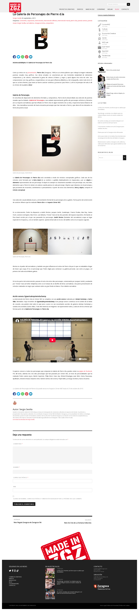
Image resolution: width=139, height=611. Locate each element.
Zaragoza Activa (40, 23)
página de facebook (85, 371)
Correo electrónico (20, 477)
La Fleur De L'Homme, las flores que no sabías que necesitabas (70, 571)
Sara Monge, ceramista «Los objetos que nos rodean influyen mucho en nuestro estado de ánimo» (110, 115)
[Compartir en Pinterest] (26, 56)
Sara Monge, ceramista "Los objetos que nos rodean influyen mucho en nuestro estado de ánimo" (69, 582)
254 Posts (104, 35)
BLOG (117, 9)
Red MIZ (105, 51)
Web (14, 486)
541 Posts (104, 57)
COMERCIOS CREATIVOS (15, 577)
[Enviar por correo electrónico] (30, 56)
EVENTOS (80, 9)
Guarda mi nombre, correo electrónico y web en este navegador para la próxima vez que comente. (47, 499)
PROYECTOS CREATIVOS (66, 9)
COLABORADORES (14, 584)
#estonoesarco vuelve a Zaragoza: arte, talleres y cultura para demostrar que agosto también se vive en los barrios (112, 143)
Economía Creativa (109, 33)
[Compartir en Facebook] (14, 56)
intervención (39, 20)
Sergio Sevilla (17, 18)
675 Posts (104, 53)
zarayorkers (50, 23)
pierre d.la (74, 20)
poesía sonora (82, 20)
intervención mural (64, 20)
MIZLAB (110, 9)
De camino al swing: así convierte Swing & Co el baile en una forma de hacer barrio (69, 592)
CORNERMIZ (101, 9)
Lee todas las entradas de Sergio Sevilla (24, 419)
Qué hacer (106, 47)
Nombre (16, 467)
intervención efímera (50, 20)
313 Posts (104, 48)
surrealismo (30, 23)
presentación (32, 72)
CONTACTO (125, 9)
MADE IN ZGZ (90, 9)
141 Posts (104, 44)
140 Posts (104, 26)
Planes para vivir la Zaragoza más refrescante (110, 132)
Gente (104, 38)
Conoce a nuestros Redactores (106, 15)
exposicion (30, 20)
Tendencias (106, 55)
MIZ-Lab (105, 42)
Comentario (18, 444)
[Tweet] (18, 56)
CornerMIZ (23, 20)
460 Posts (105, 31)
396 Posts (105, 39)
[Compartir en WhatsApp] (22, 56)
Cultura (104, 29)
